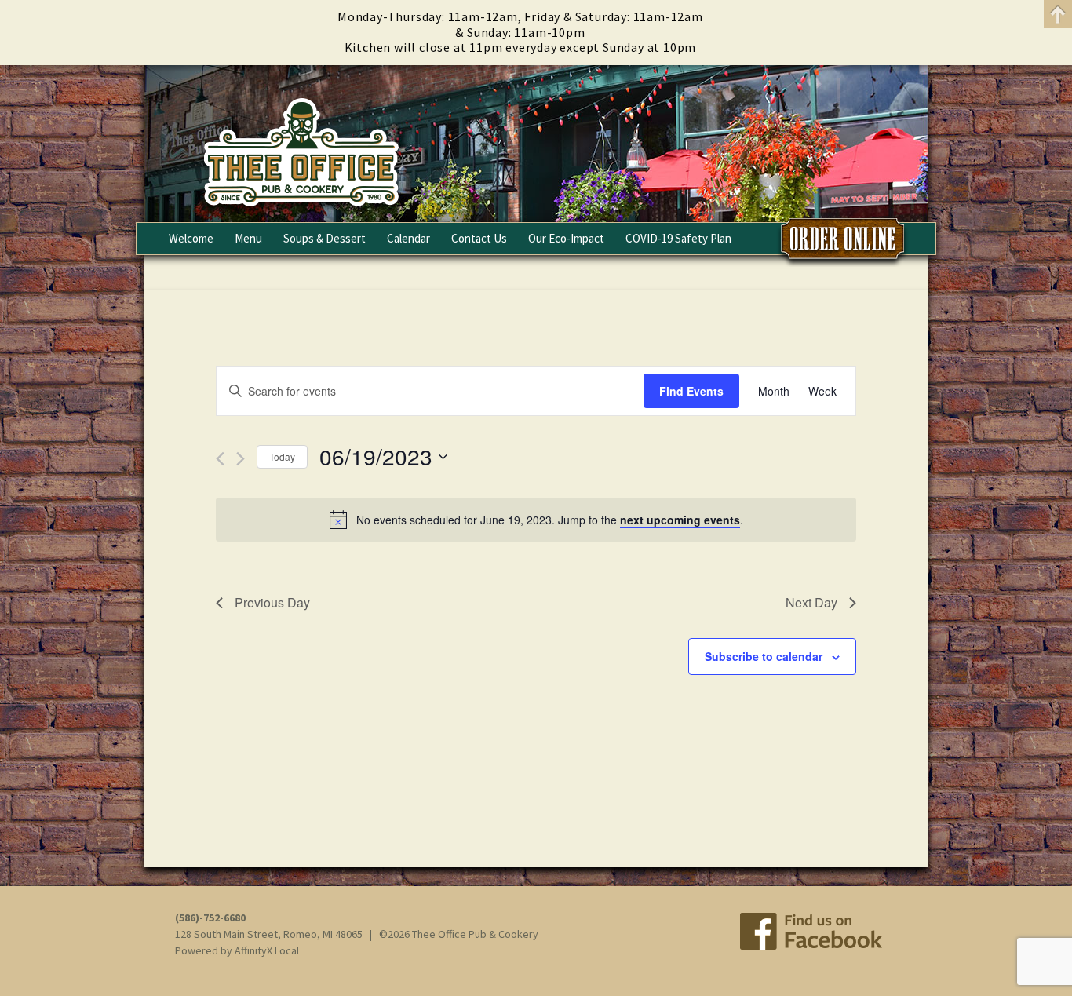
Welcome (191, 238)
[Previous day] (220, 458)
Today (282, 456)
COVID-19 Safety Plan (678, 238)
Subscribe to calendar (763, 656)
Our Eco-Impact (566, 238)
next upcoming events (680, 519)
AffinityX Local (267, 950)
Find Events (691, 391)
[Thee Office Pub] (536, 143)
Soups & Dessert (324, 238)
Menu (248, 238)
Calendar (408, 238)
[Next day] (240, 458)
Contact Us (479, 238)
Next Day (811, 602)
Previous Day (272, 602)
